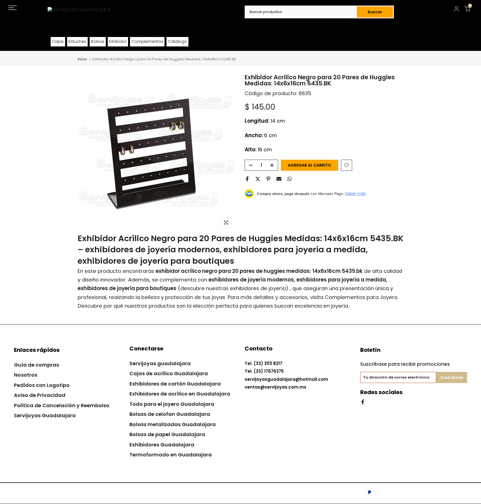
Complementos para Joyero (361, 297)
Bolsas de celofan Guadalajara (169, 414)
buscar (375, 12)
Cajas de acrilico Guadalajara (168, 373)
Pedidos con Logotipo (42, 385)
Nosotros (25, 374)
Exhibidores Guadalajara (161, 444)
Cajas (58, 41)
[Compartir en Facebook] (247, 178)
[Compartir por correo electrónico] (278, 178)
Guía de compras (36, 364)
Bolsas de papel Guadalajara (167, 434)
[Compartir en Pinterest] (268, 178)
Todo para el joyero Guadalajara (171, 404)
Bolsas (97, 41)
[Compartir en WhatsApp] (289, 178)
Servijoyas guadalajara (160, 363)
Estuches (77, 41)
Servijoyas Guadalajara (45, 415)
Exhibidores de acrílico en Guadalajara (179, 393)
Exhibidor (118, 41)
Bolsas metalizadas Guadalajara (172, 424)
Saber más (355, 193)
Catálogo (177, 41)
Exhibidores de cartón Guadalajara (175, 383)
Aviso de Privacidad (39, 395)
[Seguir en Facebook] (362, 401)
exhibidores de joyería (258, 288)
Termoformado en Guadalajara (170, 454)
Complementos (147, 41)
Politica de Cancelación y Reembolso (61, 405)
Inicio (82, 59)
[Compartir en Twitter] (257, 178)
